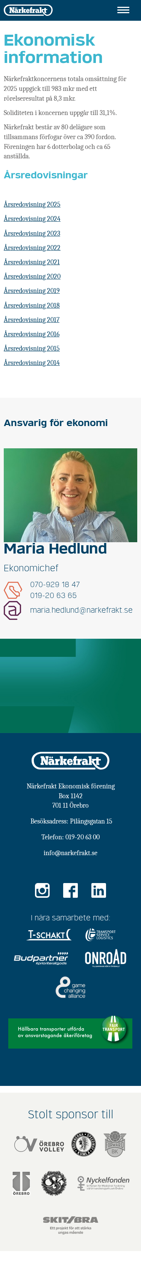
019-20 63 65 (53, 596)
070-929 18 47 (55, 585)
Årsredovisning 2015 (32, 349)
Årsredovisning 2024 (32, 219)
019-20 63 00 (82, 837)
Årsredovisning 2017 (31, 320)
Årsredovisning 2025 (32, 205)
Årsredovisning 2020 (32, 277)
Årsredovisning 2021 (32, 262)
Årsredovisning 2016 (31, 334)
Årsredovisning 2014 (32, 363)
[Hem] (28, 10)
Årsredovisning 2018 (32, 306)
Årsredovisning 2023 (32, 234)
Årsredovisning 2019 (32, 291)
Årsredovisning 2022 (32, 248)
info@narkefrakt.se (70, 853)
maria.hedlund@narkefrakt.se (81, 610)
